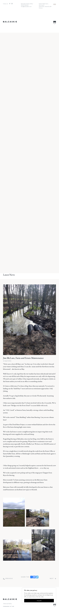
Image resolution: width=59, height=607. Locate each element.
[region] (39, 596)
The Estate (7, 603)
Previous (9, 578)
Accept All (39, 600)
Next (52, 578)
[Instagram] (11, 3)
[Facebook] (9, 3)
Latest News (9, 274)
